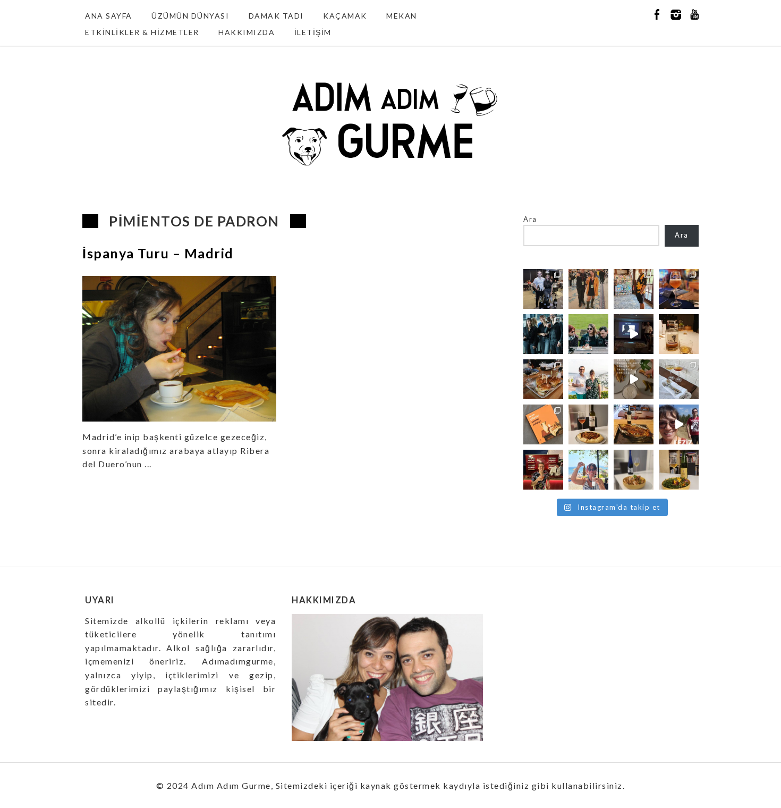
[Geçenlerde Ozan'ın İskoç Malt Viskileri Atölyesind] (633, 334)
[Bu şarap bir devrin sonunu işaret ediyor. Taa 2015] (679, 470)
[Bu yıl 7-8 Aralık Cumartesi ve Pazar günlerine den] (588, 289)
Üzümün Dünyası (190, 15)
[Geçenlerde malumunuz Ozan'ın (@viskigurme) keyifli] (679, 334)
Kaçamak (345, 15)
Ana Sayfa (108, 15)
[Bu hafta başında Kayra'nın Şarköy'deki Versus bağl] (679, 424)
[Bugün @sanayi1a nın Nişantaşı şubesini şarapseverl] (543, 334)
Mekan (401, 15)
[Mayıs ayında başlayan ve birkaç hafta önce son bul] (633, 289)
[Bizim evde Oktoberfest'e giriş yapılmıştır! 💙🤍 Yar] (633, 379)
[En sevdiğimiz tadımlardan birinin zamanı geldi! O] (543, 289)
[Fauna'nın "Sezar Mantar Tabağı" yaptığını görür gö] (679, 379)
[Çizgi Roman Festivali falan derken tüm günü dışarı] (588, 424)
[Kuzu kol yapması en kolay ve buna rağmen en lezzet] (633, 424)
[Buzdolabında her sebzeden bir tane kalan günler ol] (633, 470)
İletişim (313, 32)
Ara (530, 219)
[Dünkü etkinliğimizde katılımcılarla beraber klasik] (543, 379)
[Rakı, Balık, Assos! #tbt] (588, 470)
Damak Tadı (276, 15)
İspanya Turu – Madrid (158, 253)
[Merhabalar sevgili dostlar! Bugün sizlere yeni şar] (588, 334)
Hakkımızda (246, 32)
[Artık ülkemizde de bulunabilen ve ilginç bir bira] (679, 289)
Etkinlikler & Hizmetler (142, 32)
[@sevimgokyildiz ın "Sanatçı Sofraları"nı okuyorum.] (543, 424)
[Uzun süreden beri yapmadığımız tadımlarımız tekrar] (588, 379)
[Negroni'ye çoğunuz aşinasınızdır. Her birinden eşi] (543, 470)
